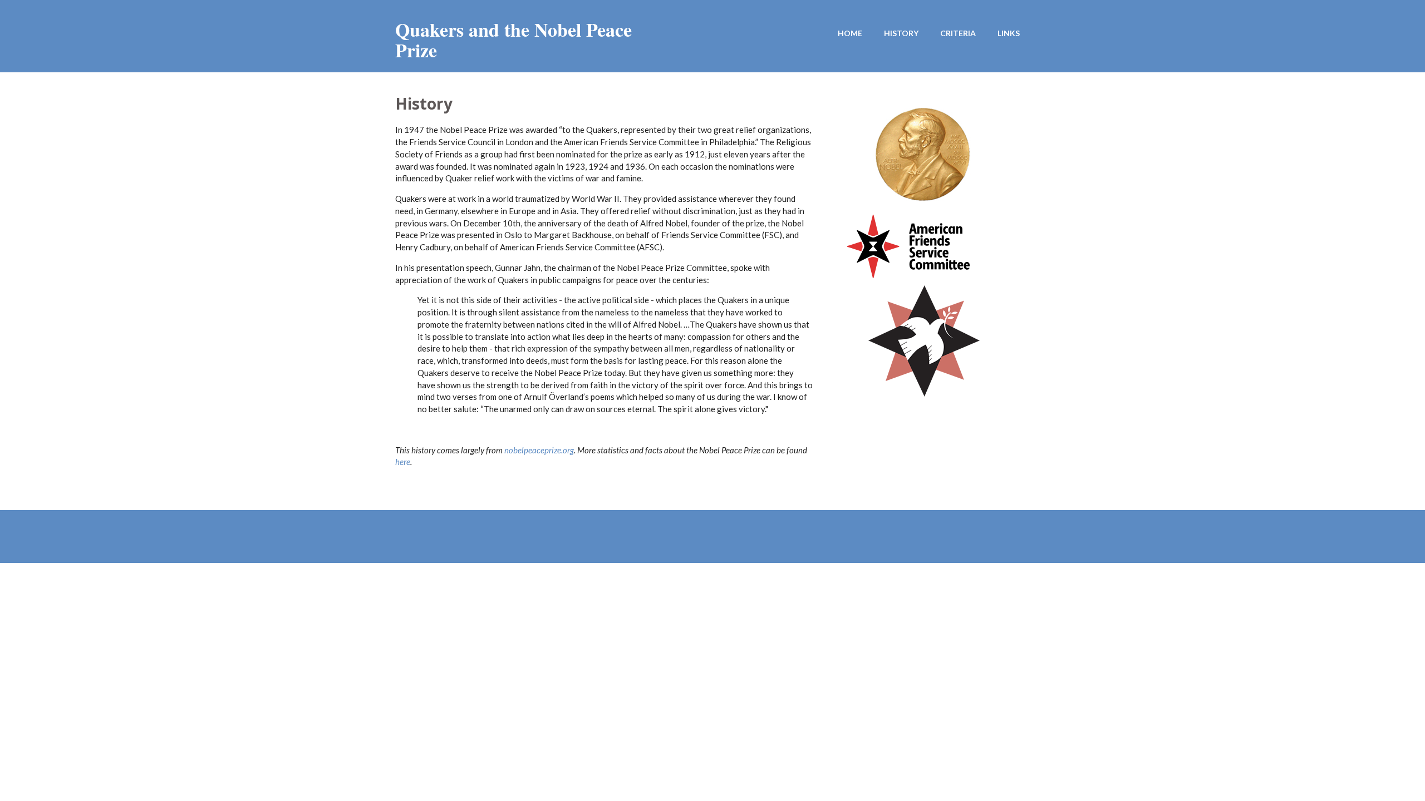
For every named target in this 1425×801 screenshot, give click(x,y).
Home (850, 33)
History (901, 33)
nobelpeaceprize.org (539, 450)
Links (1009, 33)
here (402, 462)
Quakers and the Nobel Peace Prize (513, 40)
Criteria (958, 33)
